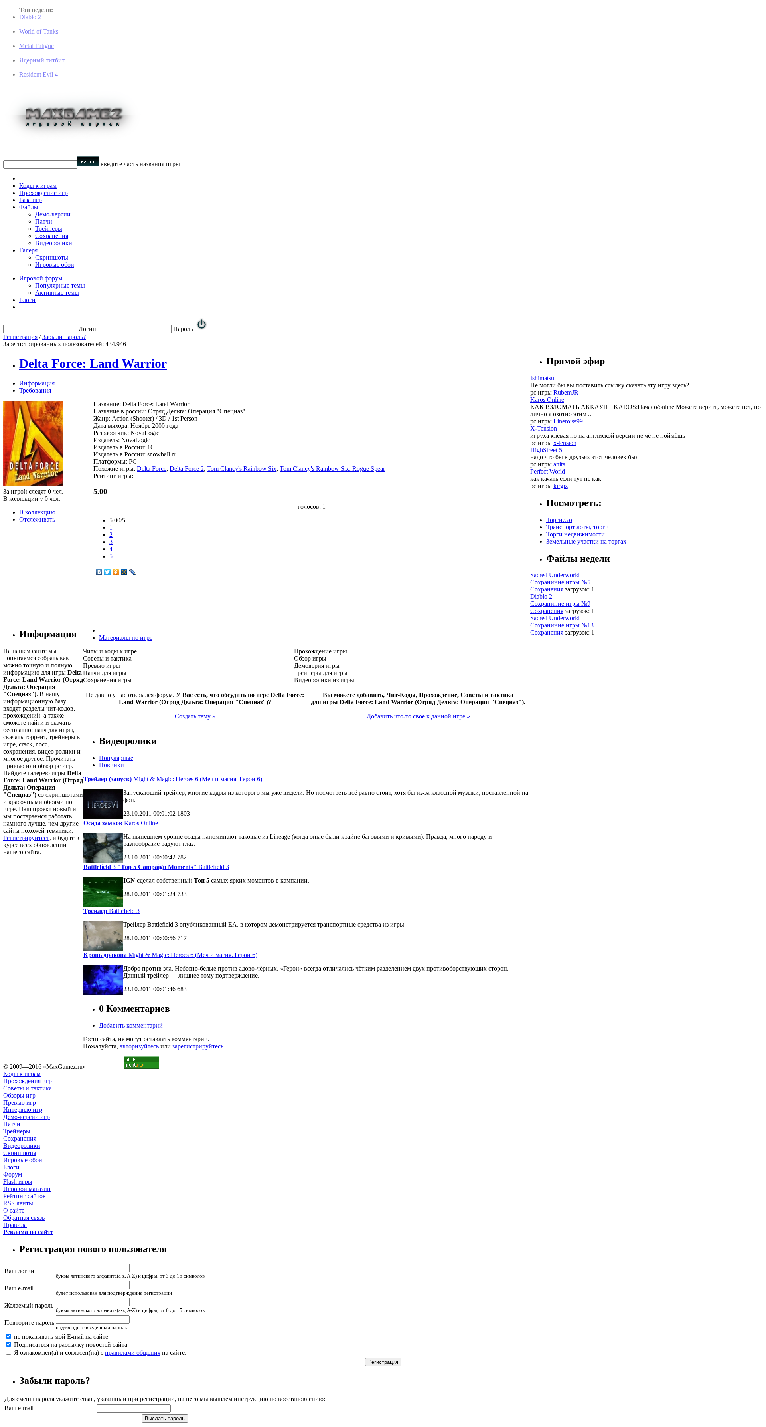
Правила (15, 1224)
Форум (12, 1174)
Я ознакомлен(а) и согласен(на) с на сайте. (99, 1352)
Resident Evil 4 (38, 74)
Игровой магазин (27, 1188)
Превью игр (19, 1102)
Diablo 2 (30, 17)
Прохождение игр (43, 192)
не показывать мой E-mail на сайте (60, 1336)
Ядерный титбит (42, 60)
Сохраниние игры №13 (562, 625)
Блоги (27, 299)
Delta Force (151, 468)
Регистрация (20, 336)
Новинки (111, 765)
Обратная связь (24, 1217)
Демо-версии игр (26, 1116)
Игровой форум (40, 278)
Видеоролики (53, 243)
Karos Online (120, 823)
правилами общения (132, 1352)
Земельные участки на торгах (586, 541)
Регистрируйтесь (26, 837)
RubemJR (565, 392)
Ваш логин (19, 1271)
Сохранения (51, 235)
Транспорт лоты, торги (577, 527)
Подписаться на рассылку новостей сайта (69, 1344)
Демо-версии (53, 214)
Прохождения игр (27, 1081)
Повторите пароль (29, 1322)
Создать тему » (195, 716)
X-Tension (543, 428)
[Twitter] (107, 572)
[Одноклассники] (116, 572)
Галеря (28, 250)
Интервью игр (22, 1109)
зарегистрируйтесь (197, 1046)
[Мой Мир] (124, 572)
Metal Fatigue (36, 45)
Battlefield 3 (156, 866)
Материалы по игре (125, 637)
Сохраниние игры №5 (560, 582)
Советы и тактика (27, 1088)
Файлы (28, 207)
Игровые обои (54, 264)
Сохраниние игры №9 (560, 603)
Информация (37, 383)
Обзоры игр (19, 1095)
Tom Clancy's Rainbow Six (241, 468)
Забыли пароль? (64, 336)
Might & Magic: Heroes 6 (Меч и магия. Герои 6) (172, 779)
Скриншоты (51, 257)
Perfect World (547, 471)
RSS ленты (18, 1203)
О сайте (13, 1210)
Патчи (43, 221)
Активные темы (57, 292)
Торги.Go (559, 519)
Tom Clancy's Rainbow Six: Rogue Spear (332, 468)
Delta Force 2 (187, 468)
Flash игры (17, 1181)
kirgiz (560, 485)
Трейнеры (48, 228)
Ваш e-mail (19, 1288)
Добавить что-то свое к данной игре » (418, 716)
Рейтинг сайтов (24, 1196)
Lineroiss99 (568, 421)
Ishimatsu (542, 378)
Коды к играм (38, 185)
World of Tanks (38, 31)
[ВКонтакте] (99, 572)
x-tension (564, 442)
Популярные (116, 757)
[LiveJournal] (132, 572)
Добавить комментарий (131, 1025)
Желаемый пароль (28, 1305)
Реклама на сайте (28, 1232)
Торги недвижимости (575, 534)
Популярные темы (60, 285)
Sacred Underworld (555, 575)
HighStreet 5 (546, 450)
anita (559, 464)
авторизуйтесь (139, 1046)
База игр (30, 199)
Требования (35, 390)
